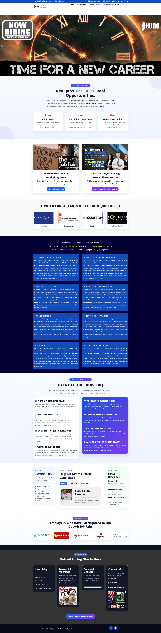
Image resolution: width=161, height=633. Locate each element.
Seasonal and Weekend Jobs (43, 588)
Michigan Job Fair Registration (65, 629)
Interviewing (84, 483)
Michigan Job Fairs (95, 4)
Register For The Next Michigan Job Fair (81, 616)
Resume (63, 483)
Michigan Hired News (93, 1)
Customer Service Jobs (41, 584)
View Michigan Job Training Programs (105, 189)
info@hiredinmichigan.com (56, 1)
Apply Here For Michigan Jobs (111, 4)
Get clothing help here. (114, 494)
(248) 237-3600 (73, 246)
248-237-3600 (40, 1)
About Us (124, 4)
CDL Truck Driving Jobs (41, 581)
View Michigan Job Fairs (56, 189)
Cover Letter (73, 483)
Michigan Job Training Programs (78, 4)
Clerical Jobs (38, 573)
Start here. (116, 504)
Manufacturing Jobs (41, 577)
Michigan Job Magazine (109, 1)
